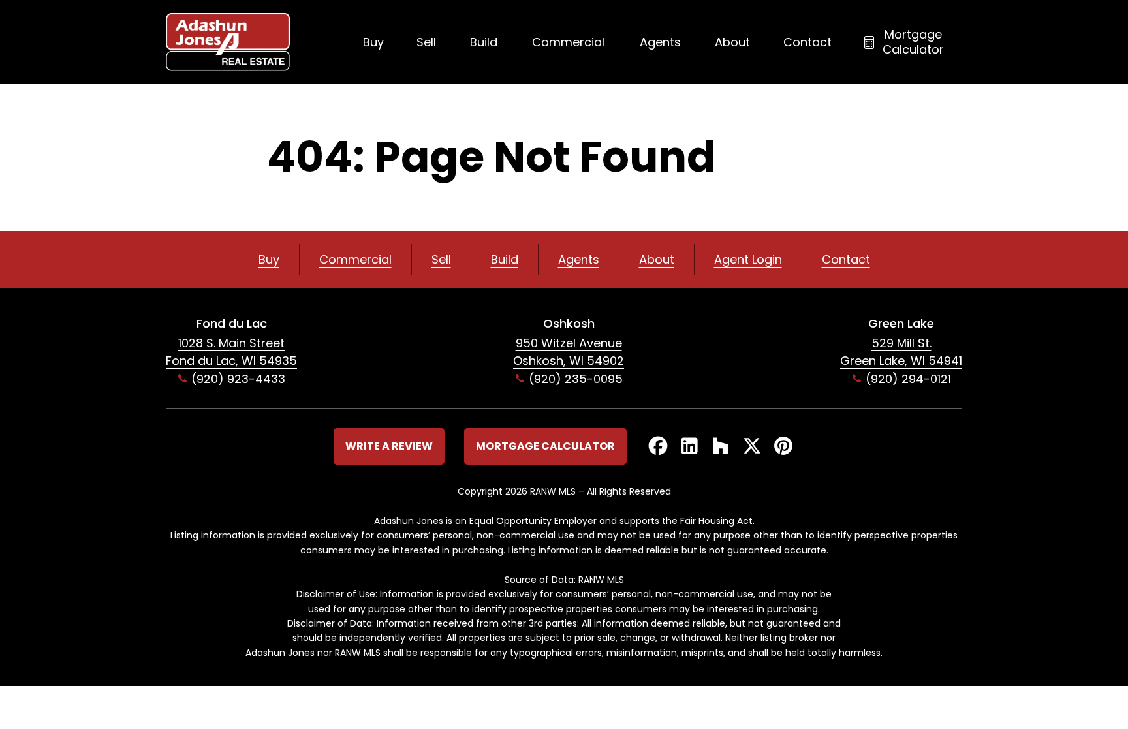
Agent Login (748, 259)
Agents (660, 42)
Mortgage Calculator (913, 41)
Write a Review (389, 446)
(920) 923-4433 (238, 379)
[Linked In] (689, 446)
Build (483, 42)
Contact (807, 42)
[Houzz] (720, 446)
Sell (426, 42)
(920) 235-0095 (576, 379)
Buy (373, 42)
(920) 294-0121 (908, 379)
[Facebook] (658, 446)
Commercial (568, 42)
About (732, 42)
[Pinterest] (783, 446)
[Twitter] (752, 446)
